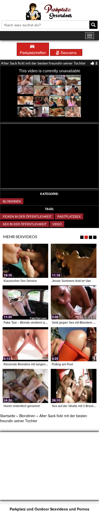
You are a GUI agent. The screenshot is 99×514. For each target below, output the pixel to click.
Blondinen (12, 201)
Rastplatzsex (69, 216)
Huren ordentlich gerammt (22, 406)
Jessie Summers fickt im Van (71, 281)
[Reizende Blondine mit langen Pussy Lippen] (25, 344)
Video (57, 224)
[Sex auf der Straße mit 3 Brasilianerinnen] (73, 386)
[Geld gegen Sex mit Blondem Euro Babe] (73, 302)
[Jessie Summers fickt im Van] (73, 261)
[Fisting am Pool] (73, 344)
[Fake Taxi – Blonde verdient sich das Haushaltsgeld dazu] (25, 302)
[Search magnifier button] (93, 25)
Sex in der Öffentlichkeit (24, 224)
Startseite (7, 415)
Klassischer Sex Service (20, 281)
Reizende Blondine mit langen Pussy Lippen (34, 364)
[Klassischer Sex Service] (25, 261)
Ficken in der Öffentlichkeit (27, 216)
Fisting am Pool (62, 364)
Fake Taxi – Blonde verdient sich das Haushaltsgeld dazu (43, 322)
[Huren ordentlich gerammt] (25, 386)
